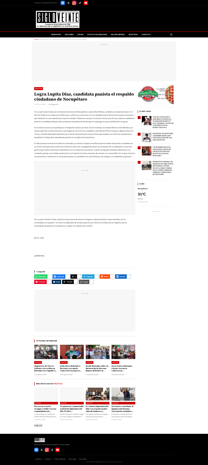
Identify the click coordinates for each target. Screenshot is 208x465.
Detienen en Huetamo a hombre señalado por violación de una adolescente (163, 136)
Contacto (146, 34)
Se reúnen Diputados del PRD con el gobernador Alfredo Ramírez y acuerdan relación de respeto (97, 411)
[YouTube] (86, 3)
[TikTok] (80, 3)
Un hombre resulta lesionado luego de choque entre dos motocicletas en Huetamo (162, 151)
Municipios (56, 34)
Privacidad (82, 459)
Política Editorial (59, 459)
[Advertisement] (104, 63)
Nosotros (133, 34)
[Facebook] (63, 3)
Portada (36, 40)
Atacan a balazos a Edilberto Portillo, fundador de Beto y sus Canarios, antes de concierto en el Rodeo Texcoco (163, 122)
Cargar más (38, 425)
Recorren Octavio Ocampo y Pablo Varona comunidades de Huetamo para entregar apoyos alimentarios (45, 411)
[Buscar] (171, 34)
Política (38, 88)
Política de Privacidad (97, 34)
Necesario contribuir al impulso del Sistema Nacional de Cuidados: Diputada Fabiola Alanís (122, 410)
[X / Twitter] (68, 3)
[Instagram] (74, 3)
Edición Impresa (118, 34)
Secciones (69, 34)
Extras (81, 34)
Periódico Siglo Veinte (96, 462)
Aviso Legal (72, 459)
